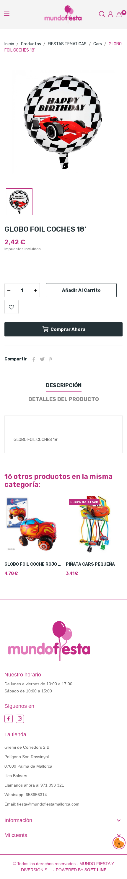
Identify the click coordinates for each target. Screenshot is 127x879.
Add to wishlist (11, 307)
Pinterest (50, 359)
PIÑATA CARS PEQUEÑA (90, 564)
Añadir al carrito (81, 290)
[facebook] (8, 719)
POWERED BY (81, 869)
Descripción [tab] (64, 385)
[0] (119, 14)
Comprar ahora (68, 329)
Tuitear (42, 359)
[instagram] (20, 719)
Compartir (34, 359)
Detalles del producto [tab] (63, 399)
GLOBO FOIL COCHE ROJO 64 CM (32, 564)
